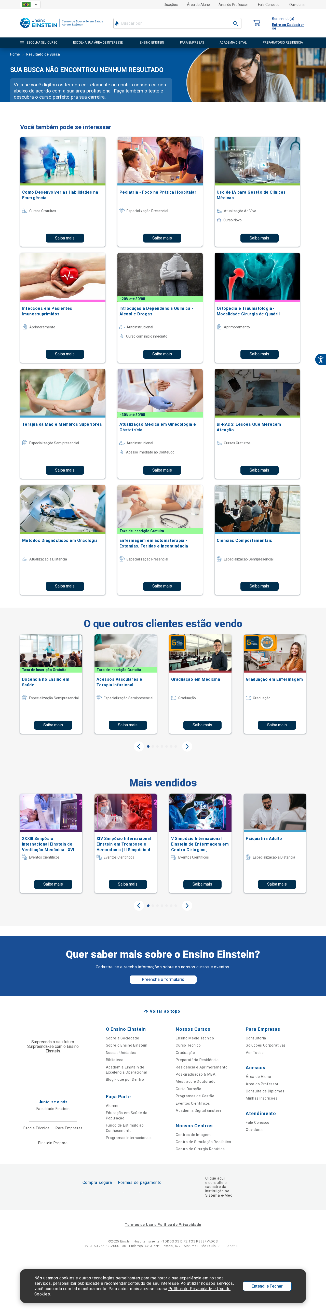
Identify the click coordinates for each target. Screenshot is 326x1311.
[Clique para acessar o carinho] (257, 23)
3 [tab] (157, 746)
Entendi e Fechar (267, 1286)
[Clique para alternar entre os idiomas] (30, 4)
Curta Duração (188, 1089)
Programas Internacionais (129, 1138)
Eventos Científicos (193, 1103)
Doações (171, 4)
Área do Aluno (198, 4)
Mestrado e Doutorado (195, 1081)
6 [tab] (171, 746)
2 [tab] (153, 746)
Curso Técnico (188, 1045)
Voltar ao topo (165, 1011)
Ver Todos (255, 1053)
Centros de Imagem (193, 1135)
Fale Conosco (268, 4)
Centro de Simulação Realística (203, 1142)
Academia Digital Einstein (198, 1110)
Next (187, 746)
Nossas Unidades (121, 1053)
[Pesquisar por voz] (117, 23)
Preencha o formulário (163, 979)
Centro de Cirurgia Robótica (200, 1149)
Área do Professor (233, 4)
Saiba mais (65, 238)
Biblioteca (115, 1060)
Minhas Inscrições (261, 1098)
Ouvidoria (297, 4)
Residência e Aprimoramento (201, 1067)
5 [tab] (166, 746)
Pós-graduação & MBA (195, 1074)
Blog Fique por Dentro (125, 1079)
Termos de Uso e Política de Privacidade (163, 1225)
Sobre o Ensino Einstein (126, 1045)
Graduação (185, 1053)
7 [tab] (175, 746)
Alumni (112, 1106)
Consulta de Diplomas (265, 1091)
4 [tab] (162, 746)
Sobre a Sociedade (122, 1038)
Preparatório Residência (197, 1060)
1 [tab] (148, 746)
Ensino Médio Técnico (195, 1038)
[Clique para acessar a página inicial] (61, 29)
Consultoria (256, 1038)
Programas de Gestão (195, 1096)
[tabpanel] (51, 684)
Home (15, 54)
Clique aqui (215, 1178)
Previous (139, 746)
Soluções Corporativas (266, 1045)
